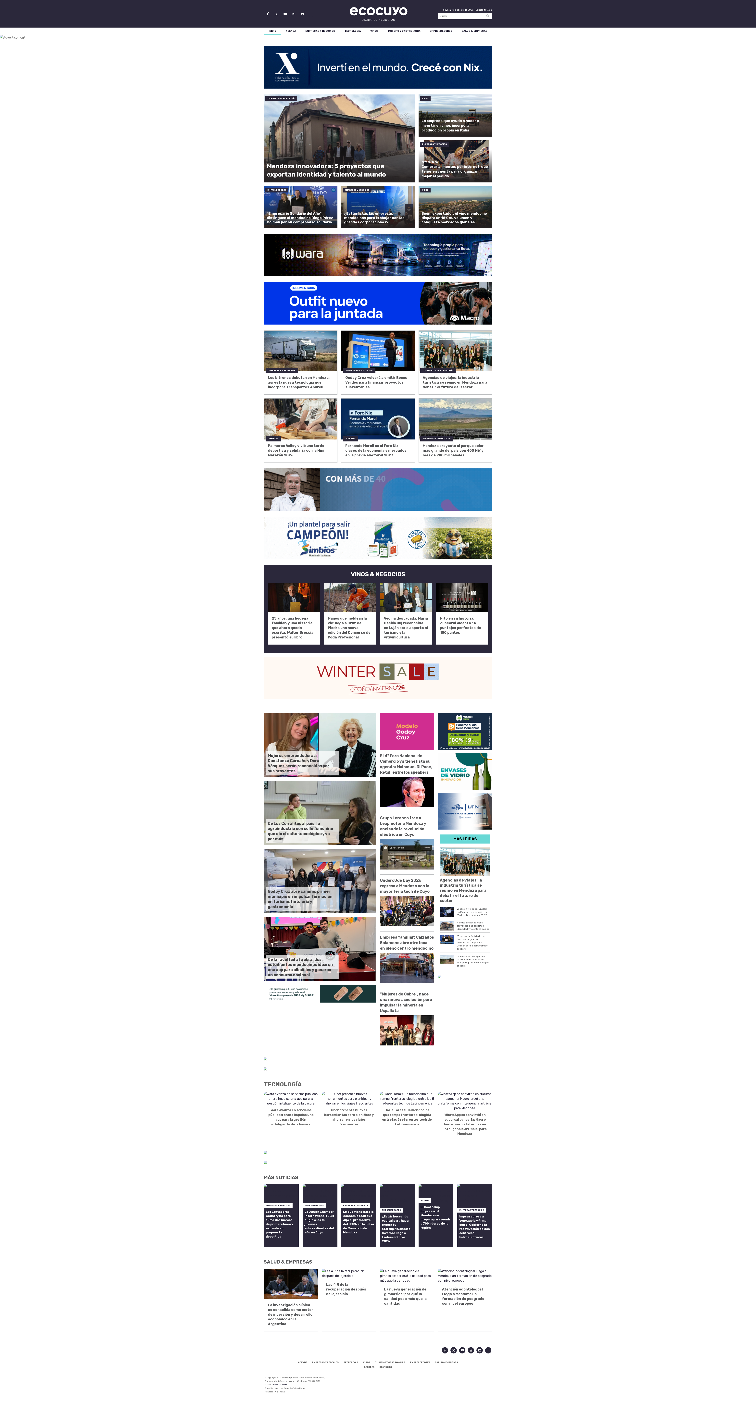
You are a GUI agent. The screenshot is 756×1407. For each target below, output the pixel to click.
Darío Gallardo (280, 1385)
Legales (369, 1367)
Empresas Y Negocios (320, 31)
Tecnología (353, 31)
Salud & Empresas (474, 31)
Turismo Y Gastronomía (404, 31)
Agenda (291, 31)
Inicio (272, 31)
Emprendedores (441, 31)
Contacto (385, 1367)
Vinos (374, 31)
